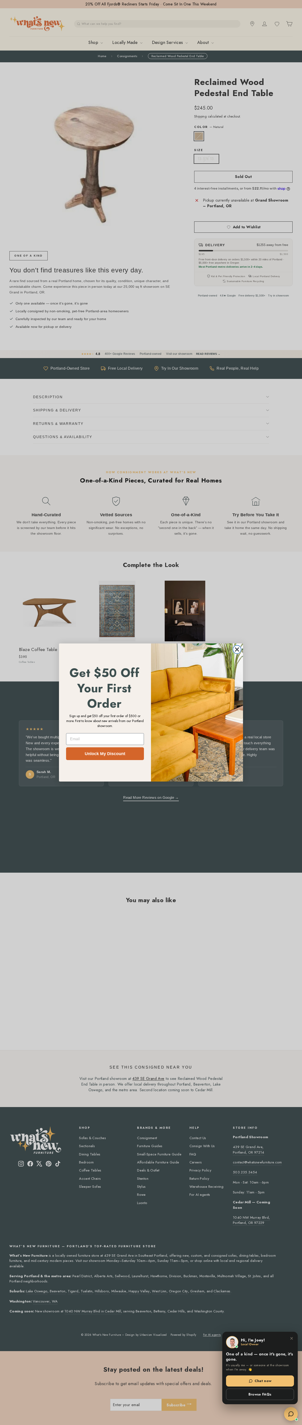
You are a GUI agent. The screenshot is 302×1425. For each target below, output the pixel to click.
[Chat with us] (291, 1414)
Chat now (263, 1380)
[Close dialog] (237, 649)
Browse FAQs (259, 1394)
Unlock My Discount (105, 753)
